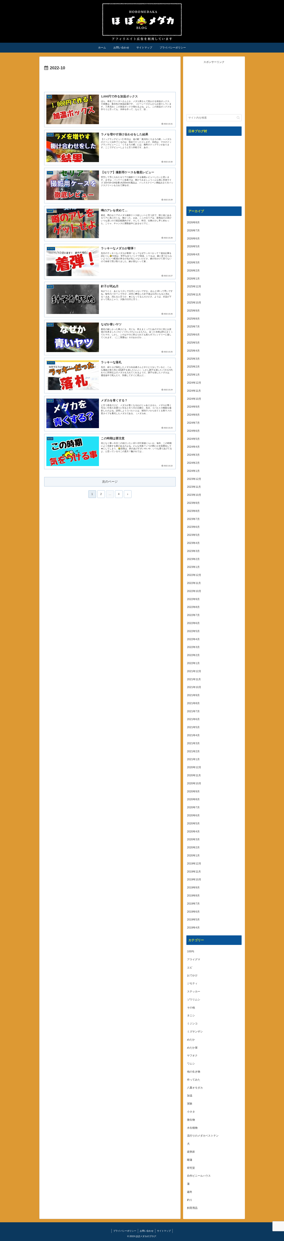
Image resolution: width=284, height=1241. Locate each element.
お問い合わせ (147, 1231)
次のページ (110, 481)
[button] (238, 118)
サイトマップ (164, 1231)
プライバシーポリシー (124, 1231)
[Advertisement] (110, 80)
